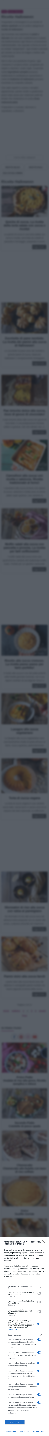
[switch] (39, 1293)
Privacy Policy (38, 1431)
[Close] (44, 1242)
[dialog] (24, 1336)
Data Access (24, 1431)
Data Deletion (10, 1431)
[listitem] (24, 1287)
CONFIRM (14, 1422)
